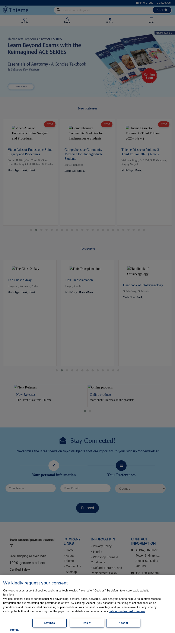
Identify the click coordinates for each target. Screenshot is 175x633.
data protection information (127, 611)
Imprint (14, 629)
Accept (123, 622)
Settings (49, 622)
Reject (87, 622)
